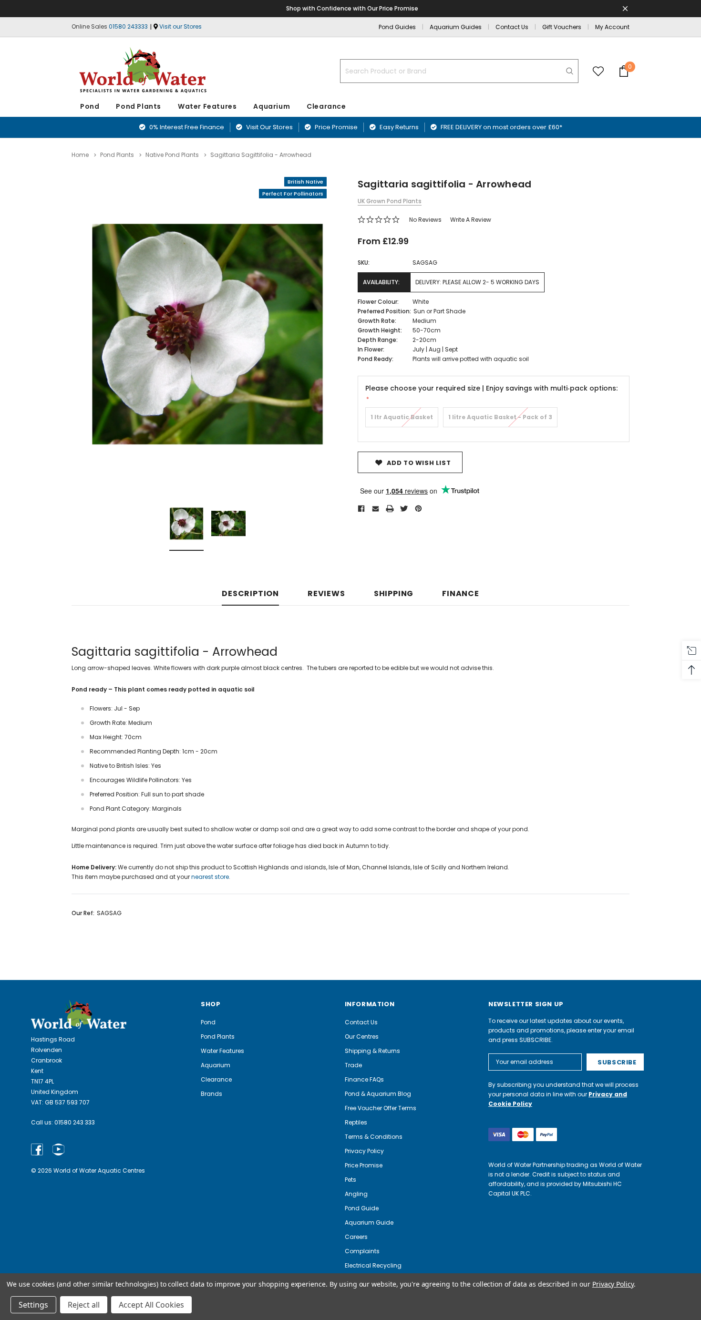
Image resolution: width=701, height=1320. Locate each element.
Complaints (362, 1251)
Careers (356, 1237)
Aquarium (271, 106)
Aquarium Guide (369, 1222)
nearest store (210, 877)
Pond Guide (362, 1208)
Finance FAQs (364, 1079)
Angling (356, 1194)
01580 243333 (128, 26)
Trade (353, 1065)
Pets (350, 1180)
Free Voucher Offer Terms (380, 1108)
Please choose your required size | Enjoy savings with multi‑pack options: (491, 388)
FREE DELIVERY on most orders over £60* (500, 127)
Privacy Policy (364, 1151)
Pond (89, 106)
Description (250, 594)
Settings (33, 1304)
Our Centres (362, 1036)
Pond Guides (397, 27)
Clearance (216, 1079)
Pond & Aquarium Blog (378, 1094)
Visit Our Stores (269, 127)
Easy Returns (398, 127)
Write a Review (470, 220)
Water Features (207, 106)
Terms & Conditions (373, 1137)
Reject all (84, 1304)
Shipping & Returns (372, 1051)
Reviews (326, 594)
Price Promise (335, 127)
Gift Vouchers (561, 27)
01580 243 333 (74, 1122)
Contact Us (511, 27)
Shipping (393, 594)
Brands (211, 1094)
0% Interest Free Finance (186, 127)
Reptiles (356, 1122)
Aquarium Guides (456, 27)
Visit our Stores (180, 26)
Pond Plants (138, 106)
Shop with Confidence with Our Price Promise (352, 8)
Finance (460, 594)
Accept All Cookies (151, 1304)
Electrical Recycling (373, 1265)
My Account (612, 27)
